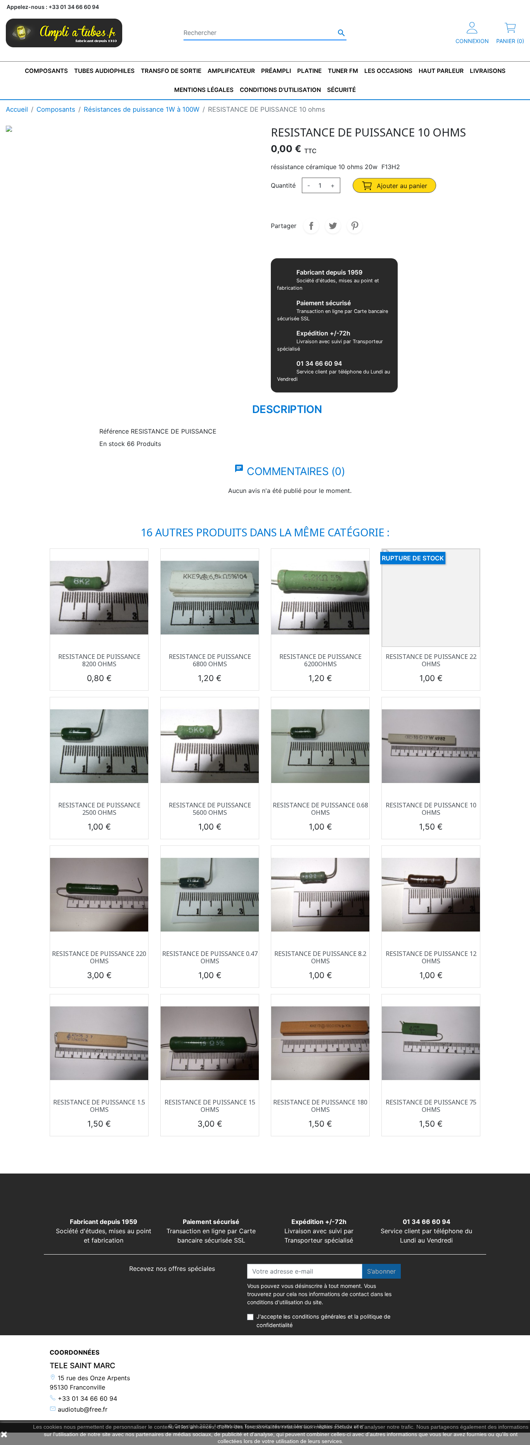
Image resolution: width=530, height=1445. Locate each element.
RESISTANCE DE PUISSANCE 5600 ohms (210, 809)
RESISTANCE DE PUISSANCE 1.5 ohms (99, 1106)
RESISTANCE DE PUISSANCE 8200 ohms (99, 660)
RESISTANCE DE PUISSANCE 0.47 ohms (210, 957)
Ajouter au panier (401, 186)
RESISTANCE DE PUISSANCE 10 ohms (431, 809)
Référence (114, 431)
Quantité (283, 185)
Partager (311, 225)
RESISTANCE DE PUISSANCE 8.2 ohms (320, 957)
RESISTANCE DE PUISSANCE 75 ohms (431, 1106)
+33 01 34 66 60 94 (86, 1398)
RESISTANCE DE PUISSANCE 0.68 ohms (320, 809)
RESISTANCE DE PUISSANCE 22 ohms (431, 660)
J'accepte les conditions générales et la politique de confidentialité (323, 1320)
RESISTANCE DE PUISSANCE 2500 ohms (99, 809)
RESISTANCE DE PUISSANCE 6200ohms (320, 660)
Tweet (333, 225)
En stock (112, 444)
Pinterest (354, 225)
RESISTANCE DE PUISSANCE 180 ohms (320, 1106)
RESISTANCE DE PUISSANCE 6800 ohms (210, 660)
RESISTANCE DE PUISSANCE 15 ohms (210, 1106)
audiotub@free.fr (81, 1409)
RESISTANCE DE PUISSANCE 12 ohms (431, 957)
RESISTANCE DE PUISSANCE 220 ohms (99, 957)
